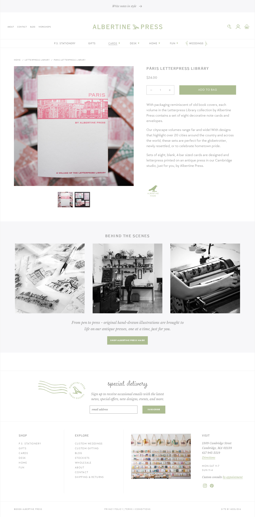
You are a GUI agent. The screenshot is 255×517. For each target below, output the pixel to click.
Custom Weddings (89, 443)
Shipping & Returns (89, 477)
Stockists (82, 458)
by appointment (233, 477)
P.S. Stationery (30, 443)
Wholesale (83, 462)
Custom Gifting (87, 448)
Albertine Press (32, 509)
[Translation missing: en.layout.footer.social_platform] (205, 486)
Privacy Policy (113, 509)
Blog (32, 27)
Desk (22, 458)
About (10, 27)
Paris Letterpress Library (70, 60)
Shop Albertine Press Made (127, 340)
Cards (23, 453)
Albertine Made (153, 194)
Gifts (22, 448)
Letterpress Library (37, 60)
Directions (208, 457)
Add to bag (207, 90)
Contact (22, 27)
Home (17, 60)
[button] (229, 26)
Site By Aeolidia (231, 509)
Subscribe (154, 409)
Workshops (44, 27)
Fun (21, 467)
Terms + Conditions (138, 509)
